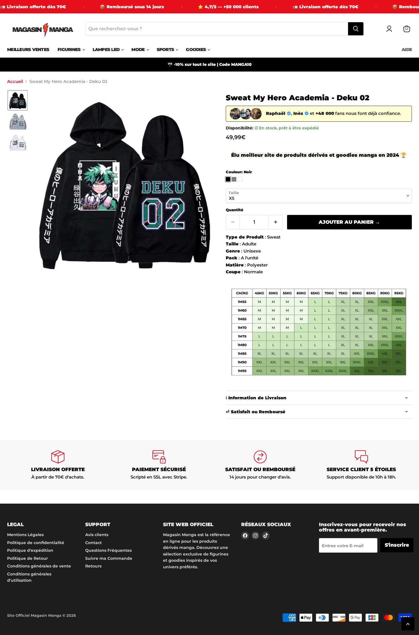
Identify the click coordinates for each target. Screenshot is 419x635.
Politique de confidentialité (35, 542)
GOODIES (196, 49)
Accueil (15, 81)
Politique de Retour (27, 558)
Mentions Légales (25, 534)
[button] (17, 100)
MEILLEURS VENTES (28, 49)
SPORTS (166, 49)
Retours (93, 566)
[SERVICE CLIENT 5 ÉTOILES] (361, 465)
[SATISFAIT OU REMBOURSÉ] (260, 465)
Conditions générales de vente (39, 566)
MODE (138, 49)
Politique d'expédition (30, 550)
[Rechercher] (355, 28)
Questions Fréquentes (108, 550)
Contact (93, 542)
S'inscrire (397, 545)
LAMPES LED (107, 49)
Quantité (234, 210)
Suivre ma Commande (108, 558)
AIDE (407, 49)
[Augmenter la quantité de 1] (276, 222)
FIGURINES (70, 49)
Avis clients (96, 534)
